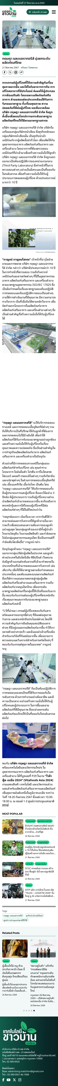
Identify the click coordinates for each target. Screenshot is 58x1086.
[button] (24, 1010)
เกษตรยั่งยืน (43, 842)
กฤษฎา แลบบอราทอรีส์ (13, 915)
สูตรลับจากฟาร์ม (44, 821)
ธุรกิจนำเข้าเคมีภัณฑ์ (34, 915)
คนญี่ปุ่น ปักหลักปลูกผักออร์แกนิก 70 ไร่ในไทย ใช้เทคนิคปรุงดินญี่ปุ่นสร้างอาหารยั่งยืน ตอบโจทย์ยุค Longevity (40, 851)
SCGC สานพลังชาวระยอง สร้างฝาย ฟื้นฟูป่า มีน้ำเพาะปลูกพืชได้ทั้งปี (39, 871)
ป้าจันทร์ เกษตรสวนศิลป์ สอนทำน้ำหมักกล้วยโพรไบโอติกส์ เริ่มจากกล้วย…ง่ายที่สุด (39, 829)
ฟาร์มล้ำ (29, 863)
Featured (30, 821)
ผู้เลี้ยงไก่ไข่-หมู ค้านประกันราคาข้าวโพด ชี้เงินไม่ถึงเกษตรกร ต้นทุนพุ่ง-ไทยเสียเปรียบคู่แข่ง (15, 973)
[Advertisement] (29, 385)
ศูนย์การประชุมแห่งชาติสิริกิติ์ (15, 920)
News (6, 53)
